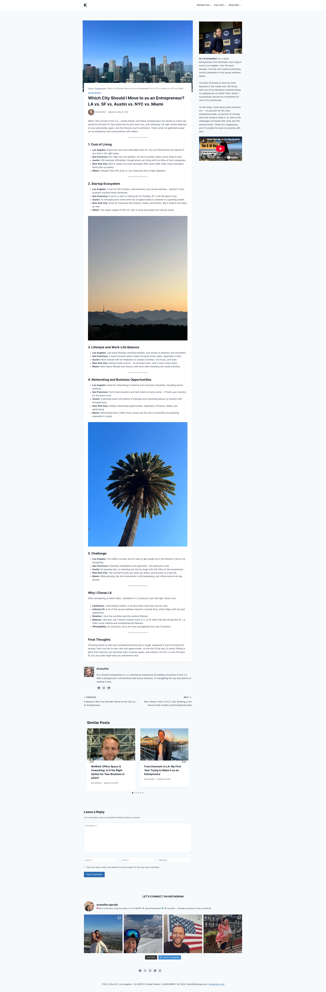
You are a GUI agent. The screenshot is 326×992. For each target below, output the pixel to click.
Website (163, 860)
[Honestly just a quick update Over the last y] (183, 933)
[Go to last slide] (91, 759)
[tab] (132, 792)
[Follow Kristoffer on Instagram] (104, 688)
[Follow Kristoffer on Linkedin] (109, 688)
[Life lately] (103, 933)
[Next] (184, 759)
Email (125, 860)
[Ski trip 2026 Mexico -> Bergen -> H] (143, 933)
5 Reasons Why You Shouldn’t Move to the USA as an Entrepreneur (109, 701)
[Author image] (91, 112)
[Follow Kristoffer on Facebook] (99, 688)
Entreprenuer (94, 93)
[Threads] (160, 970)
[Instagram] (150, 970)
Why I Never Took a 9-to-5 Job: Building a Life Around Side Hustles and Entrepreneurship (167, 701)
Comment (91, 825)
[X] (145, 970)
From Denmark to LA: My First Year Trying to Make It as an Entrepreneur (162, 770)
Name (89, 860)
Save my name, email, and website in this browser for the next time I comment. (123, 867)
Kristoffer (102, 112)
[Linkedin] (155, 970)
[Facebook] (140, 970)
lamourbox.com (217, 984)
